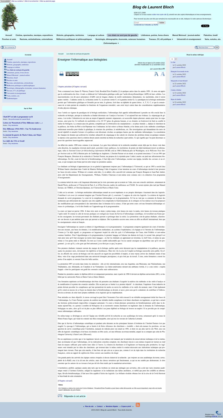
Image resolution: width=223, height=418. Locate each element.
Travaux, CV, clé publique (161, 39)
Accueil (8, 35)
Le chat (173, 62)
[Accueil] (10, 31)
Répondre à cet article (74, 396)
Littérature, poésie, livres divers (155, 35)
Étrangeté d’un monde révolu (180, 71)
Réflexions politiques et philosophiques (74, 39)
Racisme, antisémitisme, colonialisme (36, 39)
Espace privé (126, 406)
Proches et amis (9, 39)
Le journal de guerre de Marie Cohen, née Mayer (22, 134)
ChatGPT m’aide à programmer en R (18, 116)
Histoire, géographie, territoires (70, 35)
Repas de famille (176, 99)
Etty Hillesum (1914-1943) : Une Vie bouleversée (22, 128)
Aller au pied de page (47, 1)
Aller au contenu (17, 1)
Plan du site (89, 406)
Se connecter (10, 47)
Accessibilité (5, 1)
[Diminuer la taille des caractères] (163, 75)
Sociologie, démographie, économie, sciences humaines (120, 39)
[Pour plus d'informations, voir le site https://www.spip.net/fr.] (218, 415)
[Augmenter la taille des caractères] (156, 75)
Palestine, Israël (211, 35)
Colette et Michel (176, 90)
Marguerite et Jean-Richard (179, 81)
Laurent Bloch (158, 69)
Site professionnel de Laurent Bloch (19, 119)
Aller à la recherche (31, 1)
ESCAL (215, 416)
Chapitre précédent (65, 86)
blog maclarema (13, 125)
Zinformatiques (111, 43)
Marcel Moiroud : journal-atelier (186, 35)
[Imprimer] (61, 75)
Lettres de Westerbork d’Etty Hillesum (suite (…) (23, 122)
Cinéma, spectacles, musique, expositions (34, 35)
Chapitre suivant (79, 86)
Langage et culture (96, 35)
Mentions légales (112, 406)
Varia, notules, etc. (213, 39)
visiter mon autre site (159, 14)
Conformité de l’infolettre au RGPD (146, 25)
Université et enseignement (189, 39)
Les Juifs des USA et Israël (13, 141)
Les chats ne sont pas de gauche (122, 35)
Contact (100, 406)
